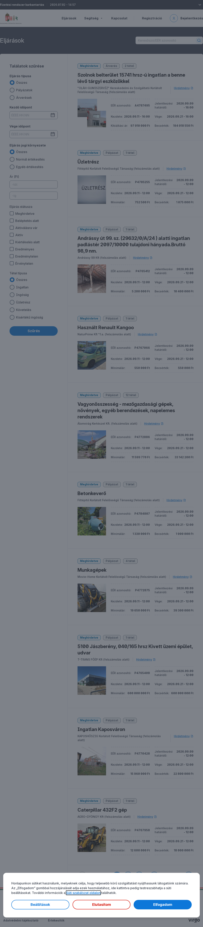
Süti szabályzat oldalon (83, 893)
